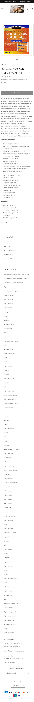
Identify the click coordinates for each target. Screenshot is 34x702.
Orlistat (6, 362)
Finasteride (7, 320)
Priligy (5, 345)
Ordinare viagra (8, 495)
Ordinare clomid (8, 462)
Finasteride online (9, 324)
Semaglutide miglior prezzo (12, 449)
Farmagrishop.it (15, 698)
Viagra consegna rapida (10, 612)
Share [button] (5, 222)
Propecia (6, 383)
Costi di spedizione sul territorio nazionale (16, 274)
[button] (2, 9)
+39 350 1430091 (19, 651)
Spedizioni (7, 246)
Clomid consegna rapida (11, 291)
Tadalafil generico (9, 295)
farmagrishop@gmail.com (12, 646)
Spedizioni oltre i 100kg (10, 250)
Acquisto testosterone (10, 537)
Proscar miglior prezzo (10, 482)
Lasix (5, 545)
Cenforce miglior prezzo (11, 403)
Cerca (5, 242)
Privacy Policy (8, 258)
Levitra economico (9, 349)
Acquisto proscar (9, 303)
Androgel (6, 312)
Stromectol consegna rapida (12, 603)
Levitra (6, 412)
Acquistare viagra (9, 378)
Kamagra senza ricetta (10, 395)
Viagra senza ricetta (9, 616)
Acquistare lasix (8, 528)
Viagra (5, 287)
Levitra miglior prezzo (10, 532)
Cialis (5, 316)
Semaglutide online (9, 632)
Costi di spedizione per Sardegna (13, 283)
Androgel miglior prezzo (11, 341)
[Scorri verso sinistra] (13, 59)
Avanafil (6, 424)
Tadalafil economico (9, 353)
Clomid (6, 433)
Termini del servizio (9, 263)
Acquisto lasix (8, 562)
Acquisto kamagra (9, 453)
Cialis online (7, 507)
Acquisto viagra (8, 307)
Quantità (3, 82)
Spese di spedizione (13, 79)
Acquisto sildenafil (9, 428)
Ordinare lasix (8, 491)
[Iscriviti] (28, 673)
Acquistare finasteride (10, 578)
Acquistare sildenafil (10, 399)
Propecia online (8, 478)
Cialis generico (8, 328)
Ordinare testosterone (10, 587)
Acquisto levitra (8, 299)
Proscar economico (9, 516)
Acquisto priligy (8, 520)
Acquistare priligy (9, 620)
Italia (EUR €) (16, 685)
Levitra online (8, 595)
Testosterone (7, 337)
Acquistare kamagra (9, 391)
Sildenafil (6, 420)
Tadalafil (6, 370)
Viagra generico (8, 503)
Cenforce (6, 557)
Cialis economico (9, 408)
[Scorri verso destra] (21, 59)
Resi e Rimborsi (8, 254)
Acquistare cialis (8, 608)
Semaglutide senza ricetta (11, 487)
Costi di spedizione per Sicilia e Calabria (15, 278)
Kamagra (6, 474)
